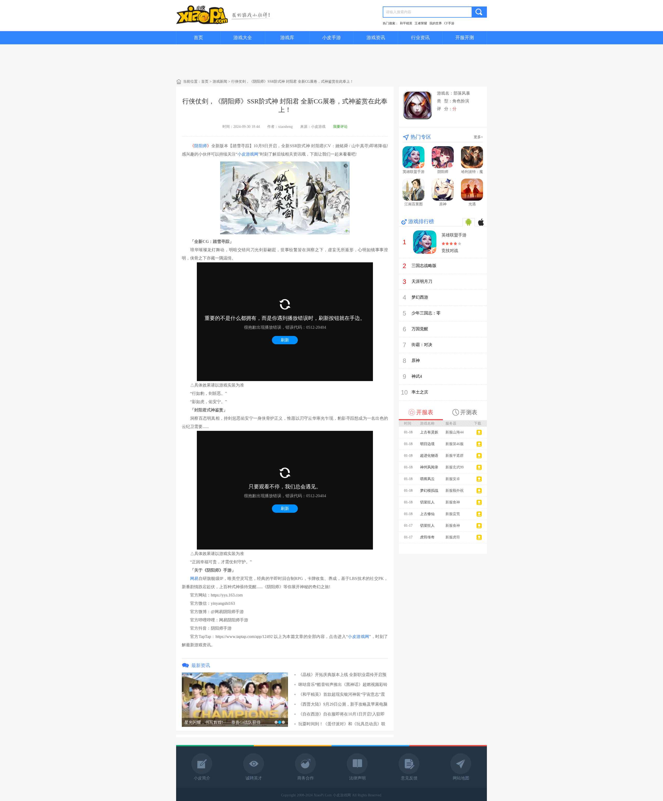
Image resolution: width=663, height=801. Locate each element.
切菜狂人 (427, 502)
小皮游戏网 (247, 154)
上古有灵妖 (429, 432)
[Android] (469, 222)
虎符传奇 (427, 537)
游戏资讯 (375, 37)
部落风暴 (461, 93)
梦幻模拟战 (429, 491)
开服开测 (464, 37)
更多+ (478, 137)
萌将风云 (427, 479)
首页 (198, 37)
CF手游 (449, 23)
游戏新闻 (220, 81)
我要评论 (340, 127)
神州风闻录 (429, 467)
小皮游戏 (318, 127)
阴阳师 (200, 146)
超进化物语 (429, 456)
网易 (194, 578)
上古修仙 (427, 514)
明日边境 (427, 444)
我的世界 (435, 23)
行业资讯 (420, 37)
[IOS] (481, 222)
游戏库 (287, 37)
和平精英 (406, 23)
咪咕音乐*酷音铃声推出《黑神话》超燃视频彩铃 (342, 684)
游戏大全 (242, 37)
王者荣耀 (421, 23)
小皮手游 (331, 37)
